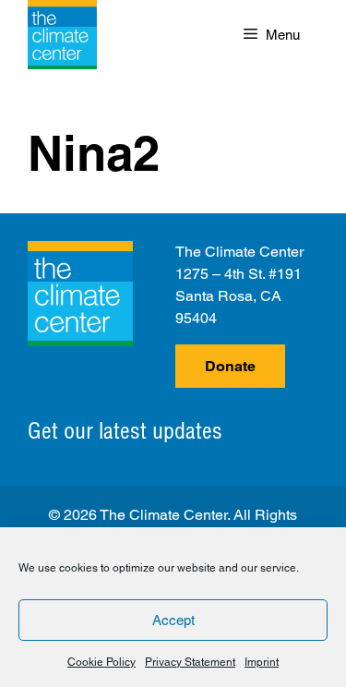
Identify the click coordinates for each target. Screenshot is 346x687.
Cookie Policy (101, 662)
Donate (230, 366)
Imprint (262, 662)
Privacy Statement (190, 662)
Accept (173, 620)
